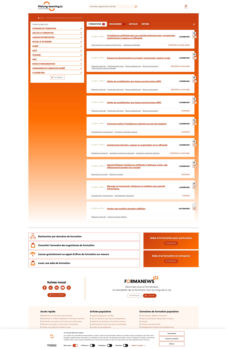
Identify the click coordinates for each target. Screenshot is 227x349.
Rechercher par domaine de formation (60, 236)
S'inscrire (150, 295)
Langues (144, 321)
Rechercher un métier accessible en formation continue (63, 319)
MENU (186, 8)
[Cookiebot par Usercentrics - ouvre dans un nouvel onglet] (52, 345)
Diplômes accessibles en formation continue (108, 321)
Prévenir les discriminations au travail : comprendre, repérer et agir (138, 58)
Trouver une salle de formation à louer (56, 327)
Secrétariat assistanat (99, 153)
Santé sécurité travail (116, 66)
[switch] (92, 345)
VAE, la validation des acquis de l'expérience (108, 319)
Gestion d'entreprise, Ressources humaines (157, 319)
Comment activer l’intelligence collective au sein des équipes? (137, 124)
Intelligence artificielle (131, 45)
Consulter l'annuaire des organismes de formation (66, 245)
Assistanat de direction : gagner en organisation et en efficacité (137, 145)
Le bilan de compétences (101, 327)
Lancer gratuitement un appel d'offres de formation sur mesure (73, 254)
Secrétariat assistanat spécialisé (122, 153)
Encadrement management (102, 132)
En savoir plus (171, 243)
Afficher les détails (137, 345)
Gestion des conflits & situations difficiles (126, 209)
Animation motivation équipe (126, 132)
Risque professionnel (133, 66)
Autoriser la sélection (171, 338)
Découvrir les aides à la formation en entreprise (60, 324)
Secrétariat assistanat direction (148, 153)
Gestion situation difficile (117, 217)
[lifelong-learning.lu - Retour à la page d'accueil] (50, 6)
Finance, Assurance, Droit (150, 324)
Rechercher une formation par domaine (57, 316)
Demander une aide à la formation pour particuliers (62, 321)
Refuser (171, 344)
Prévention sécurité (98, 66)
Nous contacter (57, 295)
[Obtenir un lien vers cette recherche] (194, 24)
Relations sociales (116, 174)
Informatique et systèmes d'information (106, 45)
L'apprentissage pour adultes (102, 316)
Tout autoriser (171, 333)
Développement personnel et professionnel (157, 327)
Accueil (41, 18)
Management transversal (124, 196)
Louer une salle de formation (54, 263)
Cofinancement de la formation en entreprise (108, 324)
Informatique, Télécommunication (154, 316)
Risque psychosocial (150, 66)
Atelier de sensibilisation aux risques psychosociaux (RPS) (134, 81)
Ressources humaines (99, 174)
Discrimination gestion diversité (104, 68)
